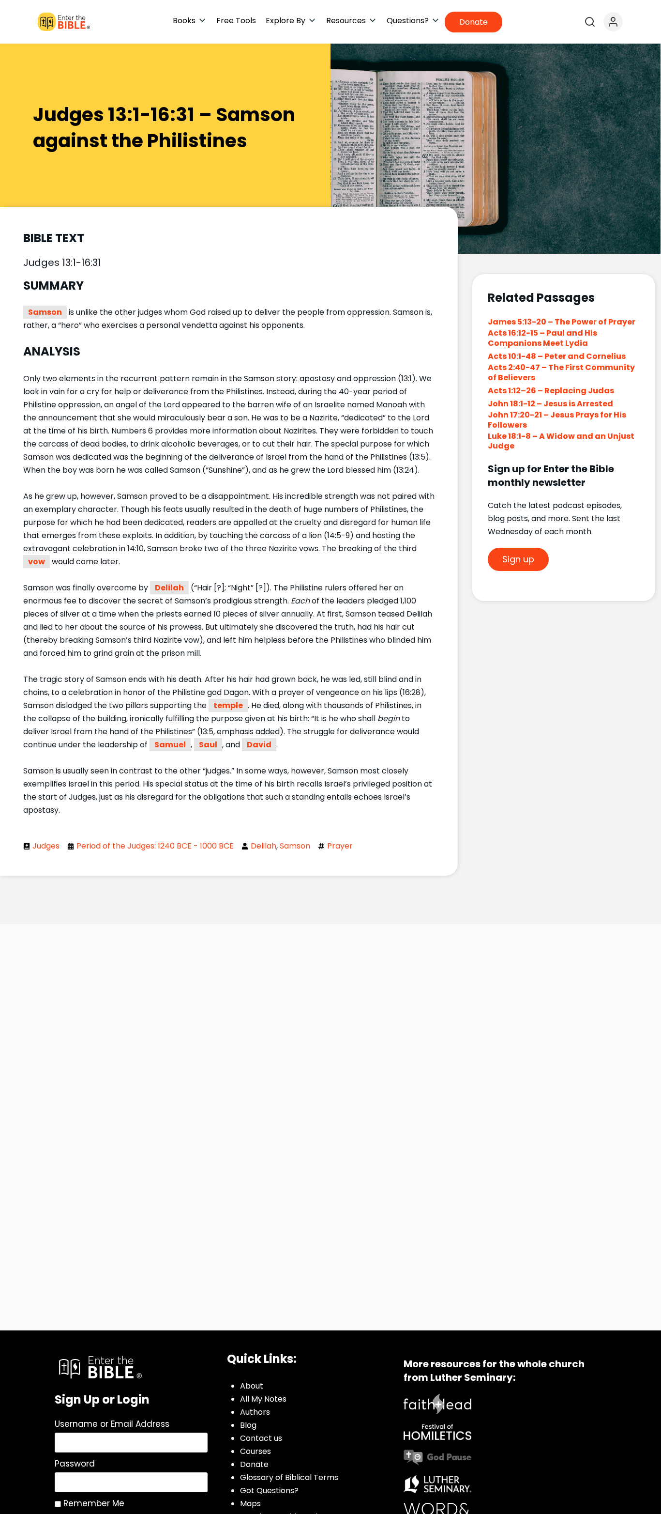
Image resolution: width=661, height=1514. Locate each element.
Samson (45, 312)
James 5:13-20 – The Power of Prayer (561, 321)
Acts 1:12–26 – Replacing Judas (551, 390)
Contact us (261, 1438)
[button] (189, 21)
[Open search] (590, 21)
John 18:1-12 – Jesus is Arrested (550, 403)
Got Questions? (269, 1490)
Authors (255, 1412)
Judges (46, 845)
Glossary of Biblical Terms (289, 1477)
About (251, 1385)
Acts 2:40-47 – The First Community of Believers (561, 372)
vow (36, 561)
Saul (208, 744)
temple (228, 705)
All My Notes (263, 1399)
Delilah (169, 587)
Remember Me (92, 1503)
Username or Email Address (112, 1424)
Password (75, 1463)
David (259, 744)
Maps (250, 1503)
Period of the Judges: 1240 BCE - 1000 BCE (155, 845)
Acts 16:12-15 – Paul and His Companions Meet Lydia (542, 338)
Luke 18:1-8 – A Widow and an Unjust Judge (561, 441)
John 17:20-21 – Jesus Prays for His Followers (557, 420)
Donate (254, 1464)
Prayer (340, 845)
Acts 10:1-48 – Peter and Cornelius (557, 356)
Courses (255, 1451)
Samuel (170, 744)
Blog (248, 1425)
